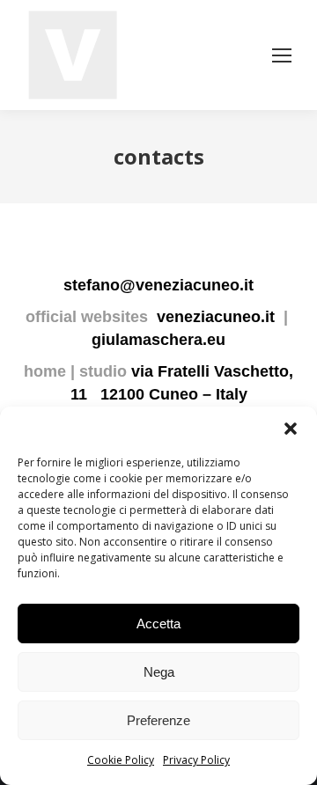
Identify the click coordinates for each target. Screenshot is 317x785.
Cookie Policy (120, 759)
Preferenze (158, 720)
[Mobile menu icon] (281, 55)
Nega (159, 671)
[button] (290, 428)
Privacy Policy (196, 759)
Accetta (158, 623)
